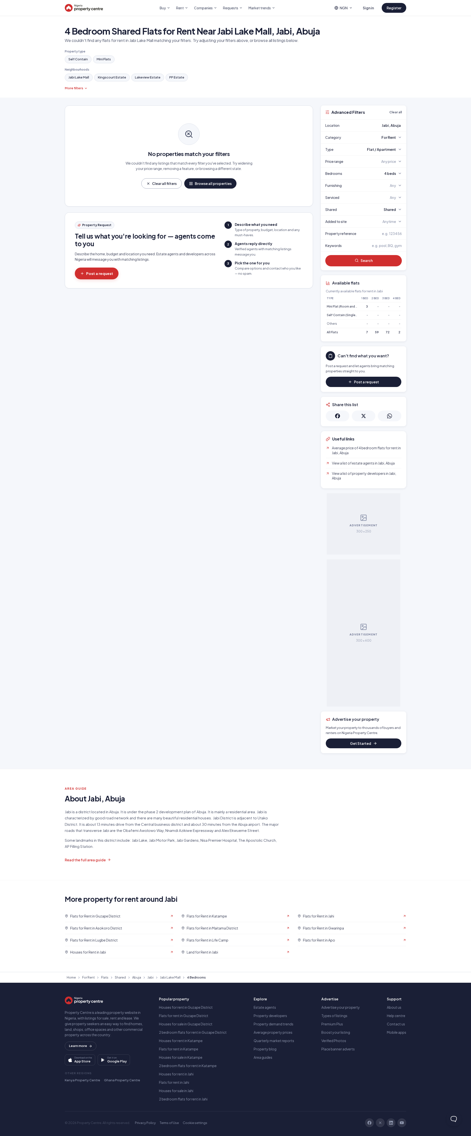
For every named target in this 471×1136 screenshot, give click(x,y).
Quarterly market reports (274, 1040)
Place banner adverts (338, 1049)
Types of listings (334, 1015)
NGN (344, 8)
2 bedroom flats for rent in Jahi (183, 1099)
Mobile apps (396, 1032)
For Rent (88, 977)
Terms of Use (169, 1123)
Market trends (260, 8)
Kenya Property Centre (82, 1080)
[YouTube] (401, 1122)
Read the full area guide (85, 860)
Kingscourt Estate (112, 77)
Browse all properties (213, 183)
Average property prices (273, 1032)
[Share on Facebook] (337, 416)
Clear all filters (164, 183)
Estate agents (265, 1007)
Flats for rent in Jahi (174, 1082)
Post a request (99, 273)
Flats (104, 977)
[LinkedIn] (391, 1122)
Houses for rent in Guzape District (186, 1007)
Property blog (265, 1049)
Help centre (396, 1015)
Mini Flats (104, 59)
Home (71, 977)
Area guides (263, 1057)
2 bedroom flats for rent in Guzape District (193, 1032)
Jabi (150, 977)
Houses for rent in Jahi (176, 1074)
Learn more (78, 1046)
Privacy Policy (145, 1123)
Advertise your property (340, 1007)
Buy (163, 8)
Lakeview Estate (147, 77)
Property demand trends (273, 1024)
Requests (230, 8)
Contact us (396, 1024)
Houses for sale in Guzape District (185, 1024)
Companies (203, 8)
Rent (180, 8)
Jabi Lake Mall (78, 77)
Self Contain (78, 59)
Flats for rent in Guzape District (183, 1015)
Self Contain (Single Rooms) (347, 315)
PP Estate (176, 77)
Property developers (270, 1015)
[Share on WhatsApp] (389, 416)
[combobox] (375, 125)
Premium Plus (332, 1024)
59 (377, 332)
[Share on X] (363, 416)
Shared (120, 977)
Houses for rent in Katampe (181, 1040)
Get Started (360, 743)
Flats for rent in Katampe (178, 1049)
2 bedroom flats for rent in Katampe (188, 1065)
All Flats (332, 332)
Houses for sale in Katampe (180, 1057)
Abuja (136, 977)
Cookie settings (195, 1123)
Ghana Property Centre (122, 1080)
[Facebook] (369, 1122)
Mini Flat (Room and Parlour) (347, 306)
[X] (380, 1122)
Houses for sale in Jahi (176, 1090)
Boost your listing (335, 1032)
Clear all (395, 112)
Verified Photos (333, 1040)
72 (388, 332)
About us (394, 1007)
